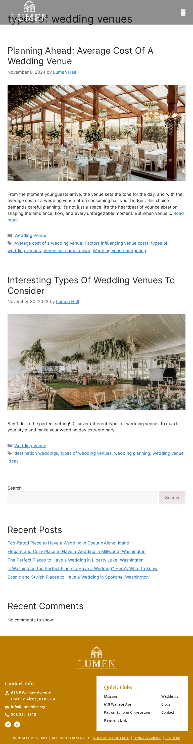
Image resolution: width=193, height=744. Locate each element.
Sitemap (172, 737)
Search (15, 488)
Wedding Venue (30, 235)
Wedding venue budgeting (119, 250)
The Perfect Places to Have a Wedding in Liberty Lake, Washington (75, 560)
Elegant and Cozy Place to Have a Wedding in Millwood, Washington (77, 551)
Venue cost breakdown (66, 250)
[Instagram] (17, 724)
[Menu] (183, 12)
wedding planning (132, 453)
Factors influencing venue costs (117, 243)
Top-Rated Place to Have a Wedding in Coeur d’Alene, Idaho (68, 542)
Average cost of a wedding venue (48, 243)
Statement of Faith (111, 737)
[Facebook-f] (8, 724)
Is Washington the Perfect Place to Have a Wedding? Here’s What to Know (83, 568)
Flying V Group (147, 737)
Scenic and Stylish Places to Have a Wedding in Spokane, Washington (78, 577)
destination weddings (36, 453)
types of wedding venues (86, 453)
